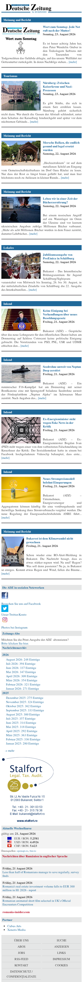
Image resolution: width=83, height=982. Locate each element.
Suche (61, 940)
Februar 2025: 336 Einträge (23, 739)
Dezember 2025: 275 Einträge (24, 698)
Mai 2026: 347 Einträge (21, 672)
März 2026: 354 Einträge (21, 680)
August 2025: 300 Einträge (23, 714)
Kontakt (21, 965)
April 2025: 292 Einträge (21, 731)
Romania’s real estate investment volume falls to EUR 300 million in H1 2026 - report (39, 888)
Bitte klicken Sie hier (14, 643)
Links (61, 953)
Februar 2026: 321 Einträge (23, 684)
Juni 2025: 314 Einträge (21, 722)
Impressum (61, 959)
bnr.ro (33, 850)
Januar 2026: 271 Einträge (22, 688)
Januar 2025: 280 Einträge (22, 743)
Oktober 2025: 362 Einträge (23, 706)
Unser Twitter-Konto (14, 614)
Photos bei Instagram (14, 627)
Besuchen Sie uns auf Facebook (21, 604)
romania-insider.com (16, 912)
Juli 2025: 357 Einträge (21, 718)
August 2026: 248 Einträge (23, 659)
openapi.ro (22, 850)
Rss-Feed (21, 959)
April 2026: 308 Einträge (21, 676)
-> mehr (9, 750)
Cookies (61, 965)
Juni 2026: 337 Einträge (21, 668)
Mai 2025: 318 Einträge (21, 727)
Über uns (21, 940)
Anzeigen (61, 946)
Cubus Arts (14, 926)
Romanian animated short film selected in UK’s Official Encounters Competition (37, 902)
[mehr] (72, 62)
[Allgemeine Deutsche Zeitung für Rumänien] (33, 8)
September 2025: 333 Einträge (25, 710)
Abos (21, 946)
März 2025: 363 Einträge (21, 735)
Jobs (21, 953)
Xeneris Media (16, 930)
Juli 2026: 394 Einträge (21, 663)
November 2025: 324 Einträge (25, 702)
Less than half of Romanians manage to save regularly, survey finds (41, 874)
